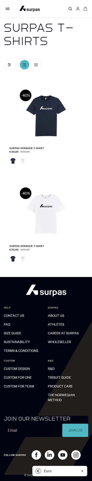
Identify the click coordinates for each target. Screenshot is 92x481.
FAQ (7, 324)
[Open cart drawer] (85, 9)
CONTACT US (14, 316)
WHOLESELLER (59, 342)
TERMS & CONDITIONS (21, 351)
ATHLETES (56, 324)
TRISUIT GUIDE (59, 377)
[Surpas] (29, 9)
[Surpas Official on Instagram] (76, 455)
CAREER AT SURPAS (63, 333)
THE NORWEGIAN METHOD (61, 397)
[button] (7, 9)
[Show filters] (9, 64)
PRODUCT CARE (60, 386)
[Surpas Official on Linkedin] (49, 455)
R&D (51, 369)
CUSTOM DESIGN (17, 369)
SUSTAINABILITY (17, 342)
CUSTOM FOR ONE (18, 377)
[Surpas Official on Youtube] (62, 455)
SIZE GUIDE (12, 333)
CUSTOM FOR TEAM (19, 386)
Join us (75, 430)
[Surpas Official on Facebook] (36, 455)
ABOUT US (56, 316)
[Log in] (78, 9)
